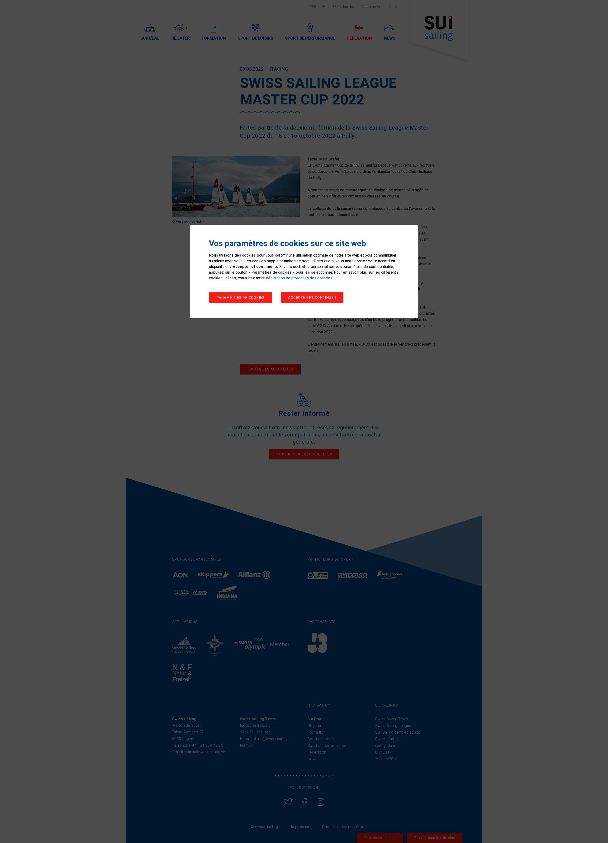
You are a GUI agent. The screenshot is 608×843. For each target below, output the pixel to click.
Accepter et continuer (312, 297)
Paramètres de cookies (240, 297)
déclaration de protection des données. (299, 278)
